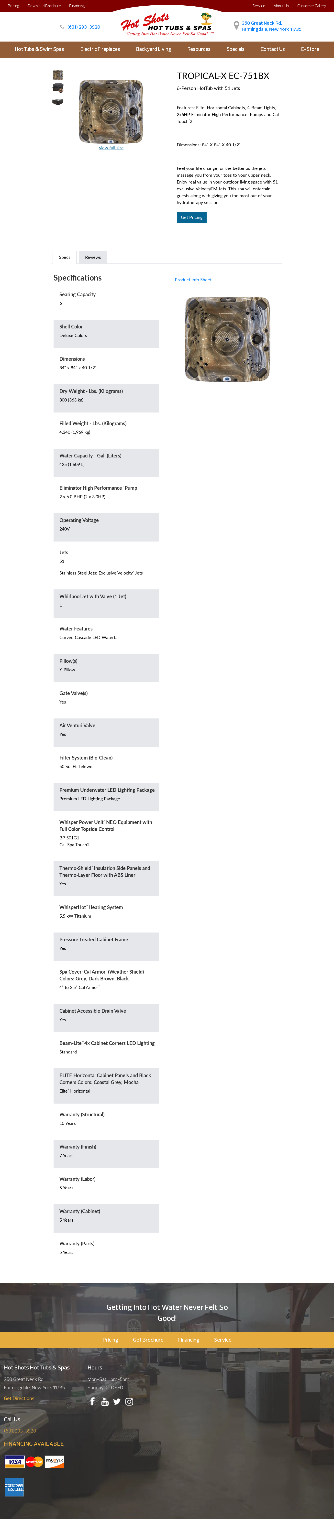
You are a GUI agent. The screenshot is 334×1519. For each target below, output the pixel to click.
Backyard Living (153, 49)
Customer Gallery (311, 5)
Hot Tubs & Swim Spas (39, 49)
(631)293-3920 (20, 1431)
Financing (77, 5)
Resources (199, 49)
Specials (236, 49)
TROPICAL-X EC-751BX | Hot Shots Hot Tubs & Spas (167, 23)
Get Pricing (191, 218)
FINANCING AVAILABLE (34, 1444)
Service (258, 5)
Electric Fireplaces (100, 49)
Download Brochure (44, 5)
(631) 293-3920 (83, 27)
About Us (281, 5)
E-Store (310, 49)
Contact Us (273, 49)
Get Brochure (148, 1340)
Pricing (13, 5)
